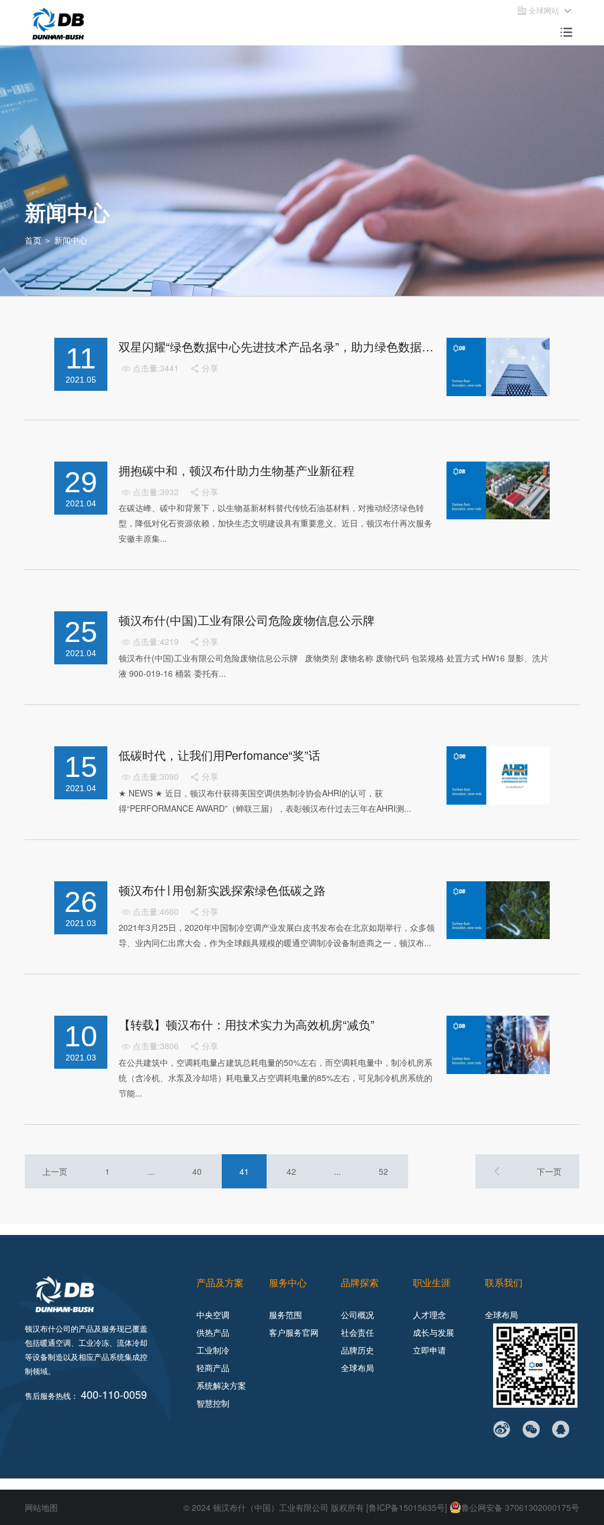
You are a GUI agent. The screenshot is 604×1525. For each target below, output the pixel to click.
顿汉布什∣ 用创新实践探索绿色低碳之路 (222, 889)
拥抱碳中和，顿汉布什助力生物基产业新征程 (236, 470)
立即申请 (429, 1350)
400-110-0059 (114, 1394)
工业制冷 (212, 1350)
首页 (33, 240)
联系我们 (504, 1282)
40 (197, 1171)
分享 (204, 368)
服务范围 (285, 1314)
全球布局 (357, 1368)
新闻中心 (70, 240)
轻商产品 (212, 1368)
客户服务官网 (294, 1332)
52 (383, 1171)
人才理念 (429, 1314)
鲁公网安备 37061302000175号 (520, 1507)
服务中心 (288, 1282)
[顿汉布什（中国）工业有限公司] (58, 20)
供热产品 (212, 1332)
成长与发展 (433, 1332)
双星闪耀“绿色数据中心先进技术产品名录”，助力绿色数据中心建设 (278, 346)
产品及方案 (220, 1282)
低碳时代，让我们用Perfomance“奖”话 (219, 754)
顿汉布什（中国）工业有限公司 (271, 1507)
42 (291, 1171)
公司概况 (357, 1314)
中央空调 (212, 1314)
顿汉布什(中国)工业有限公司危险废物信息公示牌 (247, 619)
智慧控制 (212, 1403)
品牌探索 (360, 1282)
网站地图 (41, 1507)
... (151, 1171)
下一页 (549, 1171)
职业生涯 (432, 1282)
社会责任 (357, 1332)
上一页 (54, 1171)
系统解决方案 (221, 1385)
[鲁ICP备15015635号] (407, 1507)
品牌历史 (357, 1350)
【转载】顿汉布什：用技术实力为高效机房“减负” (247, 1024)
